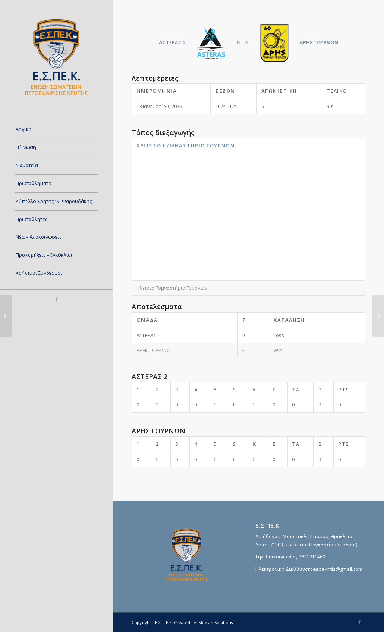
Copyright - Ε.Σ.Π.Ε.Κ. (152, 622)
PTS (344, 389)
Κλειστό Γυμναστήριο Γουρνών (185, 145)
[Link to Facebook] (56, 299)
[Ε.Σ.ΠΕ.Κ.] (56, 56)
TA (296, 389)
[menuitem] (56, 129)
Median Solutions (215, 622)
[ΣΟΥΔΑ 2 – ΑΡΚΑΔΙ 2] (6, 316)
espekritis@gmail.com (338, 569)
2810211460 (312, 556)
